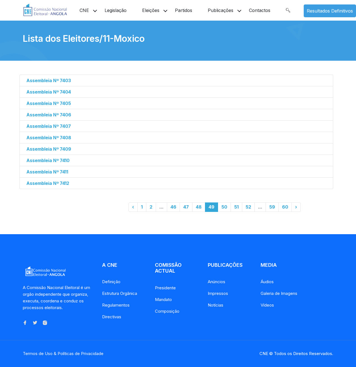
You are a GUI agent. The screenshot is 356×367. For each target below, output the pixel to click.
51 (236, 207)
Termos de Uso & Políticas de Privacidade (63, 353)
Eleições (150, 10)
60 (285, 207)
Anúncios (216, 281)
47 (186, 207)
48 (199, 207)
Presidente (165, 287)
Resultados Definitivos (330, 11)
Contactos (259, 10)
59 (272, 207)
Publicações (220, 10)
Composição (167, 311)
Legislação (116, 10)
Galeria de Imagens (279, 293)
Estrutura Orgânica (119, 293)
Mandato (163, 299)
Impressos (218, 293)
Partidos (183, 10)
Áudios (267, 281)
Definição (111, 281)
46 (173, 207)
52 (248, 207)
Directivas (111, 316)
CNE (84, 10)
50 (224, 207)
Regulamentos (116, 305)
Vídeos (267, 305)
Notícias (215, 305)
